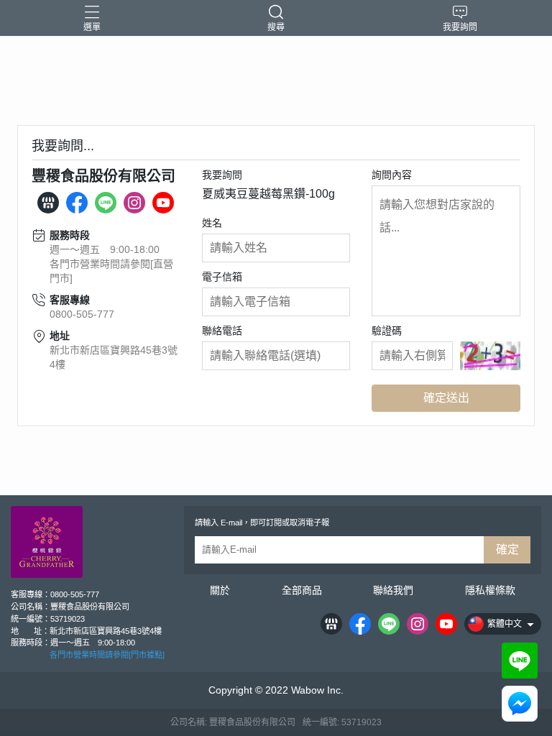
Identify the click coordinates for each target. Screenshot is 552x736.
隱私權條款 (490, 590)
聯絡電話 (222, 330)
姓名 (212, 223)
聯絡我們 (393, 590)
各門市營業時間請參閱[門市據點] (107, 654)
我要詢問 (222, 174)
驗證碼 (387, 330)
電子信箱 (222, 276)
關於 (220, 590)
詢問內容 (392, 174)
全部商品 (302, 590)
